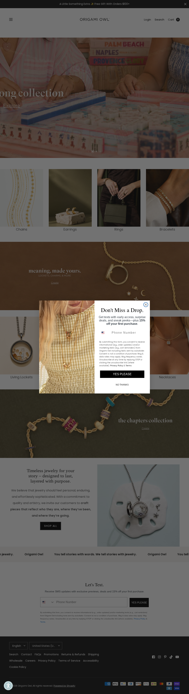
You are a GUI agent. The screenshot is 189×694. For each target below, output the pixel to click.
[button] (8, 685)
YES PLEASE (122, 374)
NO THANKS (122, 384)
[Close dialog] (146, 304)
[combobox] (104, 332)
